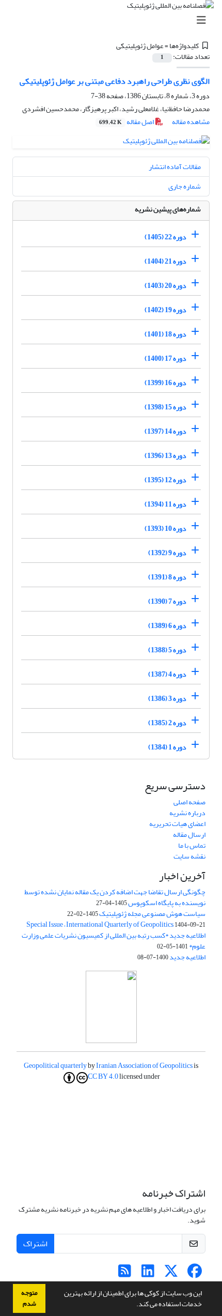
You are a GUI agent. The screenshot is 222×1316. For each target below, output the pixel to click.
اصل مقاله (127, 122)
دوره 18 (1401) (165, 334)
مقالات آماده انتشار (175, 167)
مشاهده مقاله (191, 122)
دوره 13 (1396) (165, 456)
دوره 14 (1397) (165, 431)
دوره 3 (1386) (167, 699)
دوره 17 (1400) (165, 358)
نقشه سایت (189, 856)
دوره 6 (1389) (167, 626)
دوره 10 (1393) (165, 528)
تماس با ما (191, 845)
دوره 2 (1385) (167, 723)
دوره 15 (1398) (165, 407)
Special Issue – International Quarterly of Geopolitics (99, 924)
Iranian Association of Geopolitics (144, 1066)
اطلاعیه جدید (187, 957)
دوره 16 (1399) (165, 383)
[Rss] (125, 1274)
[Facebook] (194, 1274)
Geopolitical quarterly (55, 1066)
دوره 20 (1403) (165, 286)
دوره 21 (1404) (165, 261)
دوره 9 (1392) (167, 553)
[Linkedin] (148, 1274)
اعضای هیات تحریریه (177, 824)
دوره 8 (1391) (167, 577)
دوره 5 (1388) (167, 650)
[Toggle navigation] (114, 20)
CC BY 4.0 (103, 1077)
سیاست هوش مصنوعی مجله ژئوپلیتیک (152, 914)
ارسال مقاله (189, 834)
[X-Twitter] (171, 1274)
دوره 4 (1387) (167, 674)
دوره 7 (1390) (167, 601)
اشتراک (35, 1243)
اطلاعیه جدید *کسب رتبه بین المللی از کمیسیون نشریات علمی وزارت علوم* (113, 940)
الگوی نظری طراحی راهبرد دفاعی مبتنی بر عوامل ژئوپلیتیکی (115, 81)
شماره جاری (184, 186)
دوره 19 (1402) (165, 310)
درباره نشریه (187, 813)
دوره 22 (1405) (165, 237)
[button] (133, 1305)
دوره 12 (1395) (165, 480)
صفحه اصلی (189, 802)
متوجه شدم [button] (29, 1298)
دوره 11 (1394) (165, 504)
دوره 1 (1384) (167, 747)
